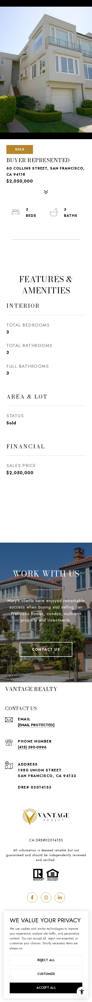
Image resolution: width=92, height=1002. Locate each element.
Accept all (46, 987)
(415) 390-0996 (32, 747)
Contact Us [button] (46, 649)
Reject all (46, 960)
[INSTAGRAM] (46, 897)
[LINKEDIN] (60, 897)
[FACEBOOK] (32, 897)
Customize (46, 974)
